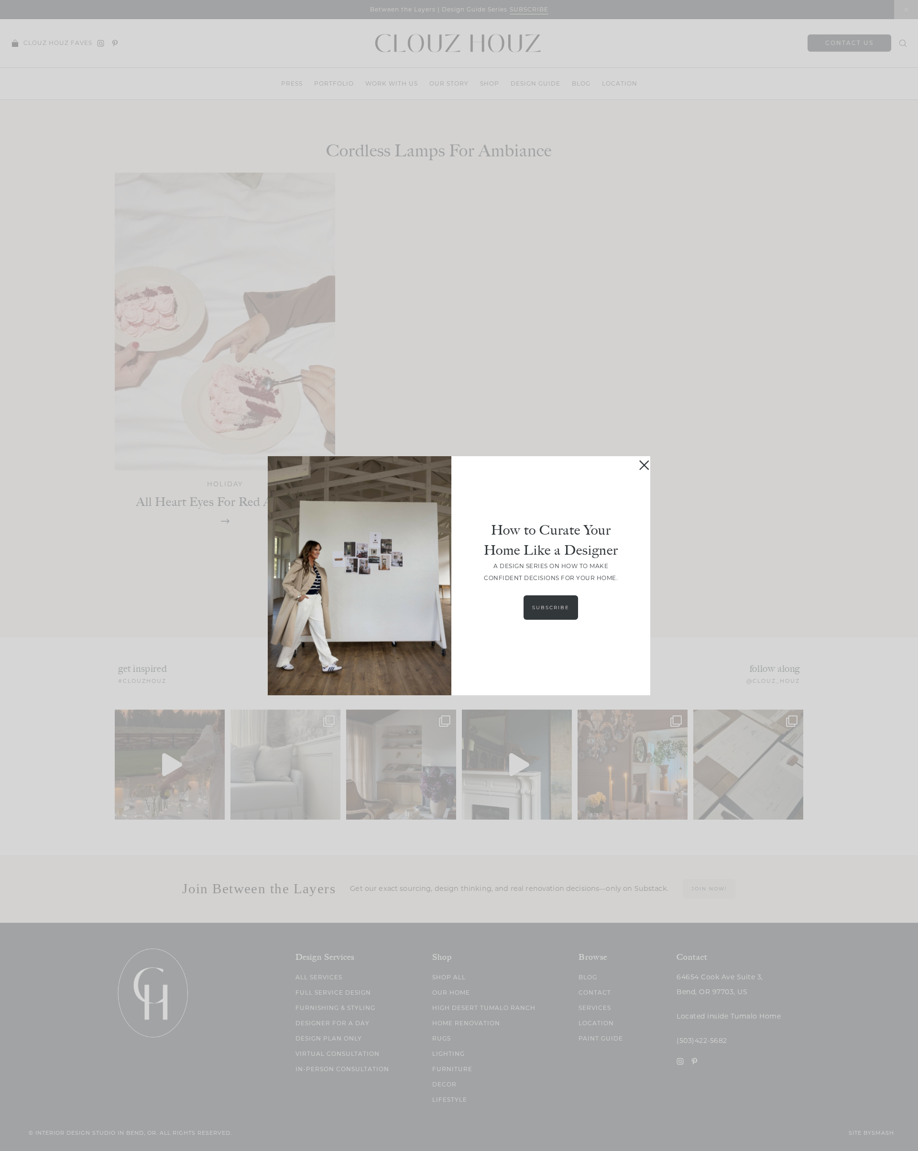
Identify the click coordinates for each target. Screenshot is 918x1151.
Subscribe (550, 607)
